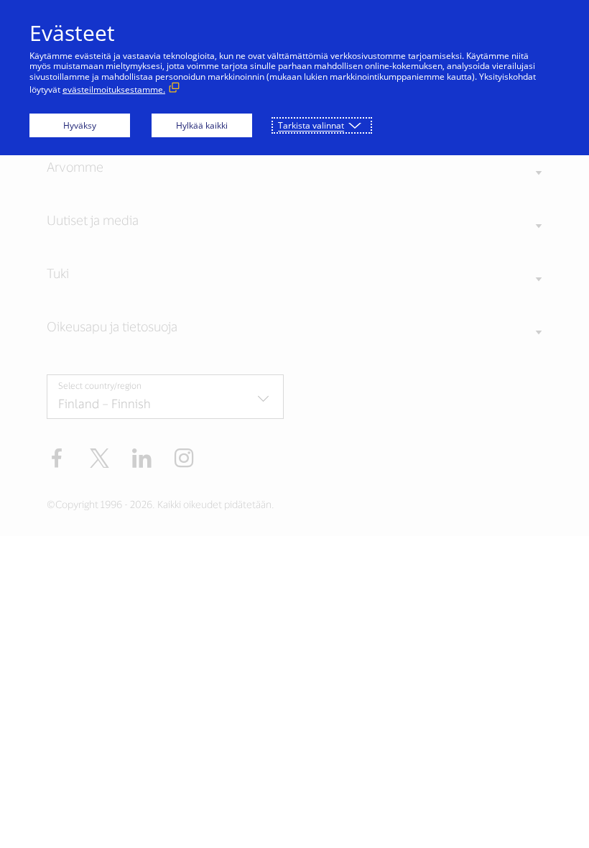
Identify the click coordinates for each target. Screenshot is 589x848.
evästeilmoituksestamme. (113, 89)
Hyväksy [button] (79, 125)
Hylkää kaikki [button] (202, 125)
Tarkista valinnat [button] (311, 125)
